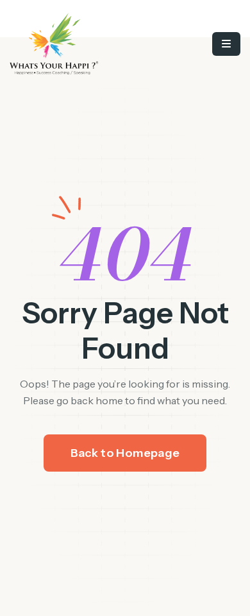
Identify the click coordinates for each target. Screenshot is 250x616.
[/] (79, 43)
